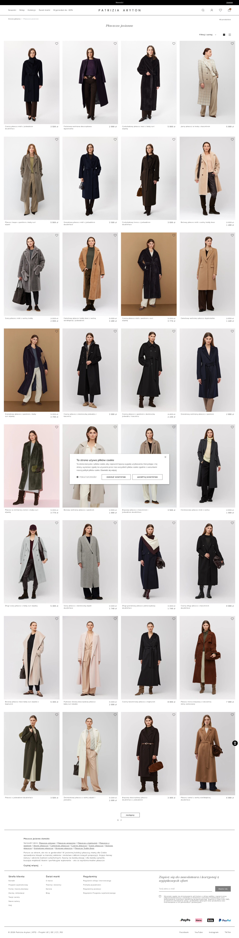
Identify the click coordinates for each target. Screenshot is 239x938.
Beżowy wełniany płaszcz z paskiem (79, 510)
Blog (48, 893)
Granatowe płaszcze (43, 848)
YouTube (199, 932)
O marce (49, 881)
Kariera (49, 889)
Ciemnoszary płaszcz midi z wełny (195, 510)
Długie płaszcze (40, 846)
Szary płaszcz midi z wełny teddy (19, 318)
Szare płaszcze (96, 846)
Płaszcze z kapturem (87, 843)
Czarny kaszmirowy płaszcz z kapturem (138, 702)
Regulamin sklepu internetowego (97, 881)
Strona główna (14, 19)
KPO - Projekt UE (40, 932)
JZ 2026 (119, 2)
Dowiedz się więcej (109, 470)
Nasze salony (14, 901)
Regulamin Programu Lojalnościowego (99, 893)
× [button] (165, 457)
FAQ (10, 905)
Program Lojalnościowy (18, 885)
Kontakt (12, 881)
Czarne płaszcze (79, 846)
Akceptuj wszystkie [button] (147, 477)
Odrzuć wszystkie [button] (116, 477)
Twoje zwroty (14, 897)
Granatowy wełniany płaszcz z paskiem (197, 414)
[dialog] (119, 469)
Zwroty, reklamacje (17, 893)
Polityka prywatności (92, 885)
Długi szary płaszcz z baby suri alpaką (21, 606)
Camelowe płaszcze (59, 846)
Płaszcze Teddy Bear (84, 848)
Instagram (214, 932)
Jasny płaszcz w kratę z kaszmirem (195, 126)
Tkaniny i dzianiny (53, 885)
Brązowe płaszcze (64, 848)
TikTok (228, 932)
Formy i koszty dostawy (18, 889)
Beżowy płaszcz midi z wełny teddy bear (198, 222)
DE (52, 932)
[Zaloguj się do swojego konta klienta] (211, 10)
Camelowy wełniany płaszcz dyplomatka (198, 318)
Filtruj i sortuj (205, 34)
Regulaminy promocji (92, 889)
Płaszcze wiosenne (66, 843)
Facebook (184, 932)
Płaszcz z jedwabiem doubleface (19, 797)
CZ (56, 932)
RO (61, 932)
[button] (203, 10)
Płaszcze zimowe (47, 843)
